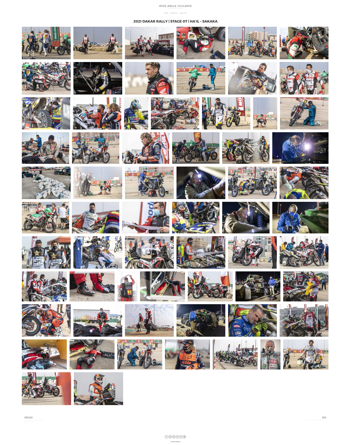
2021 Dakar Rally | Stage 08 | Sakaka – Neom (34, 420)
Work (166, 13)
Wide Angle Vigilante (175, 5)
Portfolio (174, 13)
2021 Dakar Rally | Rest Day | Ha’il (315, 420)
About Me (183, 13)
